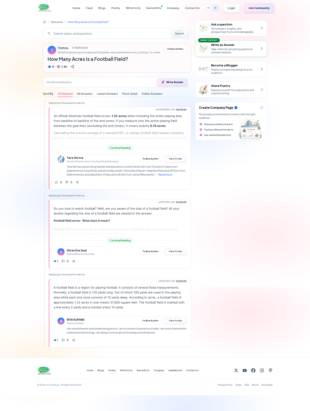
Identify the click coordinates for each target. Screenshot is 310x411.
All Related (65, 93)
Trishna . (64, 48)
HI (215, 8)
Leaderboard (175, 370)
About (255, 385)
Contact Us (192, 8)
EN (208, 8)
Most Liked (129, 93)
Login (231, 8)
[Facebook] (253, 370)
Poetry (115, 8)
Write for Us (133, 8)
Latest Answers (107, 93)
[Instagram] (262, 370)
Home (76, 8)
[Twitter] (236, 370)
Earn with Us (153, 8)
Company (173, 8)
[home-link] (44, 21)
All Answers (85, 93)
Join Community (259, 8)
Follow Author (175, 49)
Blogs (102, 8)
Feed (89, 8)
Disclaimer (267, 385)
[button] (117, 82)
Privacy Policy (225, 385)
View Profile (175, 158)
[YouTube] (245, 370)
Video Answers (152, 93)
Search (179, 33)
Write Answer (174, 82)
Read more (165, 174)
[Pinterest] (270, 370)
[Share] (72, 66)
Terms (238, 385)
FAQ (247, 385)
